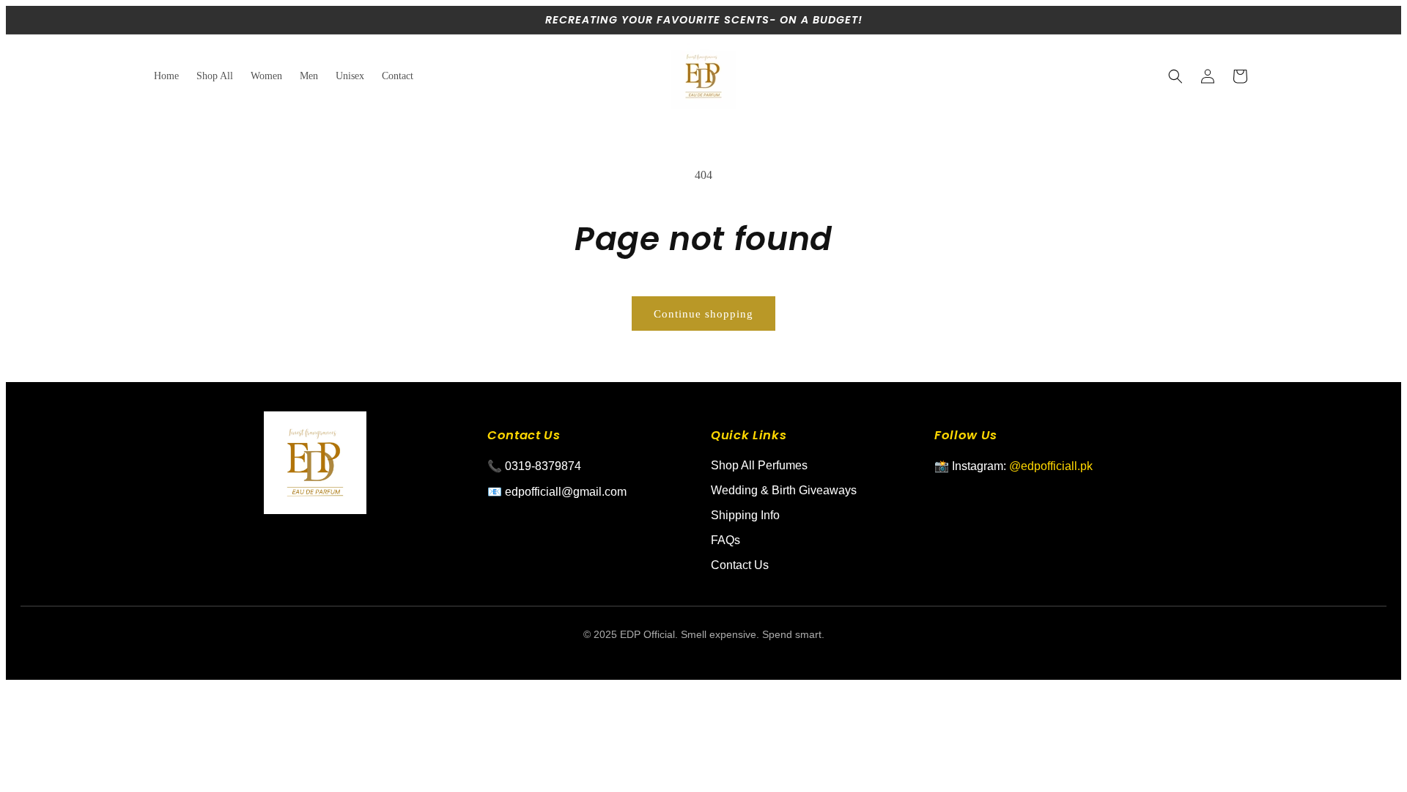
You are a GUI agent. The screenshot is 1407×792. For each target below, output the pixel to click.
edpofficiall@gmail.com (566, 491)
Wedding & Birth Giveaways (784, 490)
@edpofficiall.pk (1051, 466)
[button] (1175, 76)
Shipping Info (745, 515)
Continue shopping (703, 314)
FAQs (725, 540)
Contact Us (740, 565)
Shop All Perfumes (759, 465)
